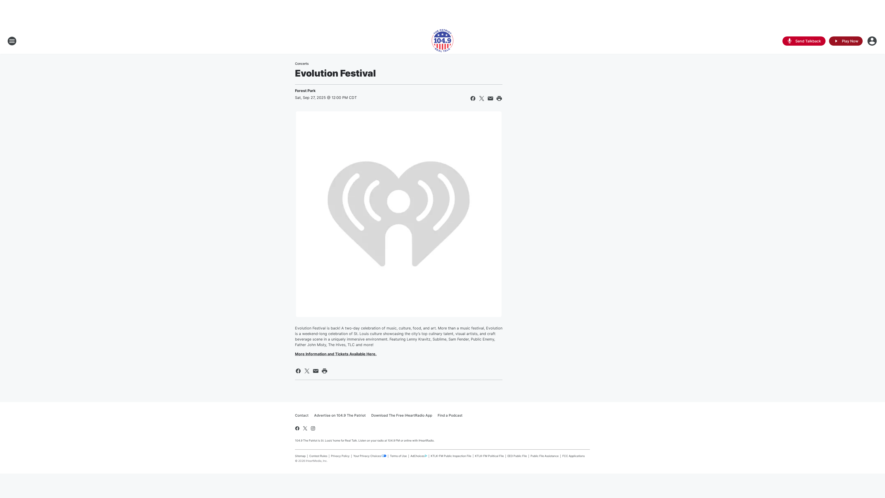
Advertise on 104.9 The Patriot (340, 415)
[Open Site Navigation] (12, 41)
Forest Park (305, 90)
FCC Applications (573, 456)
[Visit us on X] (305, 428)
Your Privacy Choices (367, 456)
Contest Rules (318, 456)
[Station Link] (442, 41)
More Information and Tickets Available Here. (336, 354)
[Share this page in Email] (490, 98)
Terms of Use (398, 456)
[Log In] (872, 41)
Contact (302, 415)
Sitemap (300, 456)
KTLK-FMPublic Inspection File (451, 456)
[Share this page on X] (481, 98)
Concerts (302, 63)
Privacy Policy (340, 456)
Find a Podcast (450, 415)
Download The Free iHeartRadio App (401, 415)
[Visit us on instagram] (313, 428)
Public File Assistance (545, 456)
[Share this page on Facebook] (473, 98)
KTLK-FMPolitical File (489, 456)
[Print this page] (499, 98)
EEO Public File (517, 456)
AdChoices (417, 456)
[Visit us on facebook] (297, 428)
